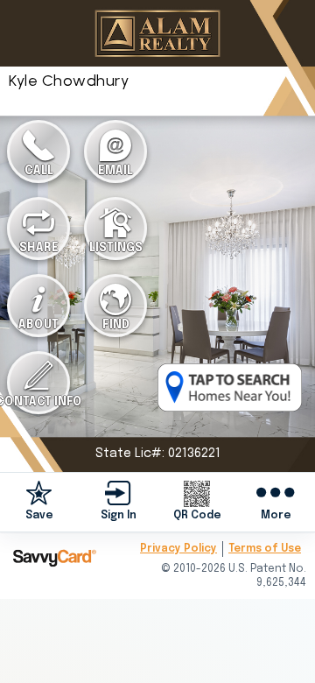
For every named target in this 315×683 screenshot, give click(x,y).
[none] (39, 502)
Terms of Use (264, 549)
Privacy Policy (178, 549)
